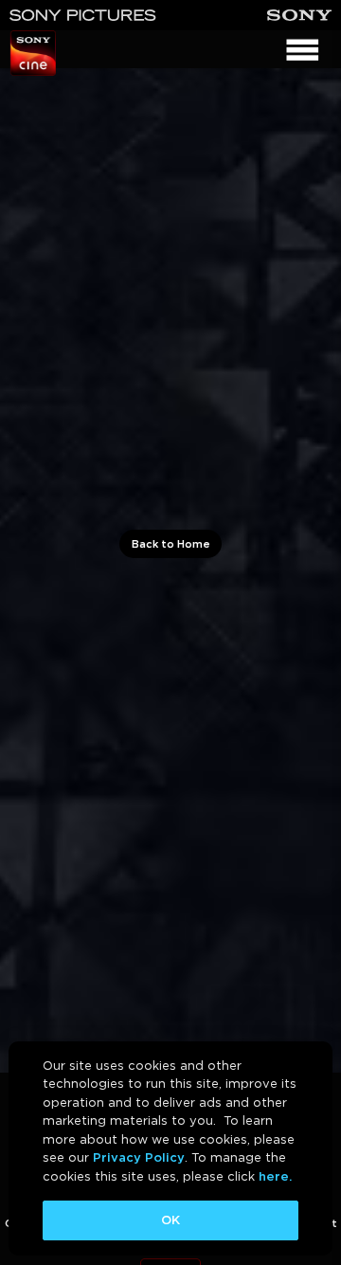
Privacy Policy (139, 1157)
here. (275, 1176)
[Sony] (299, 15)
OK (170, 1220)
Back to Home (171, 544)
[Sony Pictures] (82, 15)
